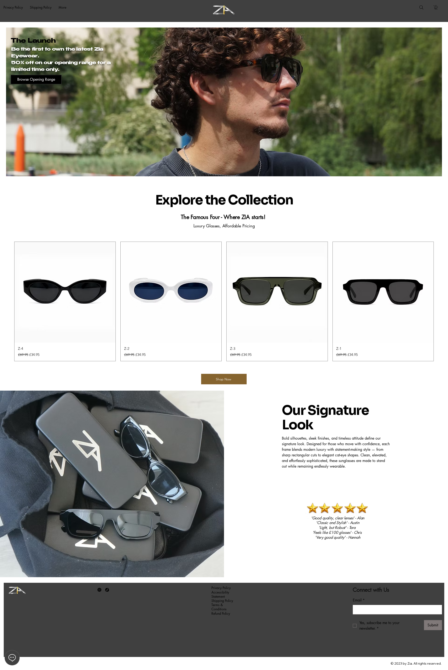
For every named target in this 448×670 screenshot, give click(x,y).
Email (359, 600)
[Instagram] (99, 589)
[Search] (421, 7)
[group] (224, 301)
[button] (436, 7)
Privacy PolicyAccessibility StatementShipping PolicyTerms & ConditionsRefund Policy (222, 600)
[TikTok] (107, 589)
